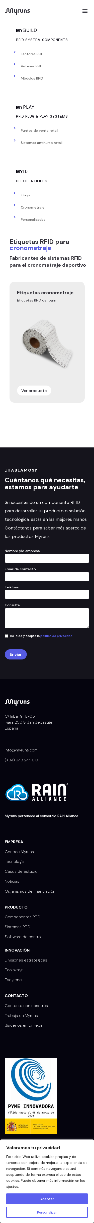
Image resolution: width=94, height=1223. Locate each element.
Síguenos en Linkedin (24, 1025)
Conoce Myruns (19, 851)
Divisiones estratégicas (26, 960)
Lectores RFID (32, 54)
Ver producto (34, 390)
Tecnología (15, 861)
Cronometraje (32, 207)
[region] (47, 1181)
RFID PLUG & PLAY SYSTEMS (42, 116)
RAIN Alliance (67, 816)
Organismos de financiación (30, 891)
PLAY (25, 107)
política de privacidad (56, 636)
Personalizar (47, 1212)
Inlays (25, 195)
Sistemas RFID (17, 926)
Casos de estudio (21, 871)
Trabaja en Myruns (21, 1015)
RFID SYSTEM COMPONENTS (42, 40)
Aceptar (47, 1199)
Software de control (23, 936)
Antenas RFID (32, 66)
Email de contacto (20, 569)
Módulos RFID (32, 78)
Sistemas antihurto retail (41, 142)
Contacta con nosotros (26, 1005)
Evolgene (13, 979)
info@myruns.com (21, 750)
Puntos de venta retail (39, 130)
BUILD (26, 30)
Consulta (12, 605)
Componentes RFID (22, 916)
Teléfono (12, 587)
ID (22, 171)
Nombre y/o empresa (22, 551)
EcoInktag (14, 969)
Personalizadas (33, 219)
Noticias (12, 881)
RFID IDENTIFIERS (31, 181)
